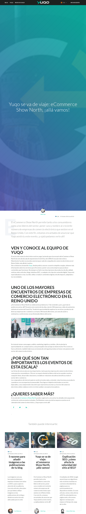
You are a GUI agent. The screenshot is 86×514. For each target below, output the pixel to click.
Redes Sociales (20, 2)
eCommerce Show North (28, 398)
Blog (6, 2)
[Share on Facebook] (13, 408)
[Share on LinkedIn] (26, 408)
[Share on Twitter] (20, 408)
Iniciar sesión (75, 2)
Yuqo (11, 2)
